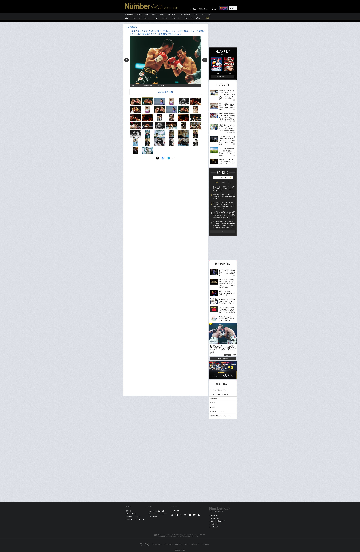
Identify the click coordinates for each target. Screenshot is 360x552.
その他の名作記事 (223, 358)
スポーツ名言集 (153, 516)
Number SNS (175, 511)
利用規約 (212, 403)
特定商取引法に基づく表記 (217, 411)
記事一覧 (128, 511)
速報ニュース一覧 (131, 514)
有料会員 (232, 8)
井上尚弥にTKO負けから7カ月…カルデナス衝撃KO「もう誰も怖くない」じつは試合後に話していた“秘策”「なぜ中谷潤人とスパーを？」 (224, 205)
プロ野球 (139, 14)
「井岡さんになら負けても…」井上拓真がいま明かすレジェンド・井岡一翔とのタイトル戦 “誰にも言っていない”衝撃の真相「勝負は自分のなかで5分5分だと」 (224, 215)
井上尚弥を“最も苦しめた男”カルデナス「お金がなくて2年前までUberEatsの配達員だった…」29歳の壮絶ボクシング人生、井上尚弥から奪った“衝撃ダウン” (224, 224)
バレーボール (188, 18)
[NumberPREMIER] (223, 8)
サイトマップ (214, 527)
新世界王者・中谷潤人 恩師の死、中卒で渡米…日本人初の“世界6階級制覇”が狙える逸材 (224, 196)
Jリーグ (162, 14)
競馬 (210, 14)
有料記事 (206, 18)
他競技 (198, 18)
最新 (217, 182)
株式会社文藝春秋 (156, 544)
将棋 (134, 18)
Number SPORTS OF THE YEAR (135, 519)
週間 (229, 182)
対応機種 (212, 407)
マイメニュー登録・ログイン (218, 390)
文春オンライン (168, 544)
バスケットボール (176, 18)
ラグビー (155, 18)
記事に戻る (131, 27)
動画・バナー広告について (218, 521)
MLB (146, 14)
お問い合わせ (214, 515)
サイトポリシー (215, 524)
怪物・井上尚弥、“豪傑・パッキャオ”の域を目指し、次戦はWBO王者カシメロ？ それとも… (224, 189)
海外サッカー (171, 14)
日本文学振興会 (205, 544)
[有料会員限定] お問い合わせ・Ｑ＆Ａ (220, 415)
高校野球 (153, 14)
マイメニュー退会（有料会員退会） (220, 394)
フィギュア (165, 18)
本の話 (186, 544)
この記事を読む (165, 92)
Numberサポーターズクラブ (133, 516)
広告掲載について (215, 518)
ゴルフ (195, 14)
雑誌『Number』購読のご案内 (157, 511)
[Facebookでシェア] (162, 158)
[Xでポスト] (157, 158)
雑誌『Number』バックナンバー (157, 514)
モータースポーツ (144, 18)
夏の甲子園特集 (128, 14)
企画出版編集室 (194, 544)
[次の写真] (204, 60)
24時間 (223, 182)
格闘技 (126, 18)
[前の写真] (126, 60)
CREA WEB (178, 544)
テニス (203, 14)
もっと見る (223, 231)
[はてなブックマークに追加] (168, 158)
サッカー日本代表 (185, 14)
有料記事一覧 (214, 398)
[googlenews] (194, 515)
